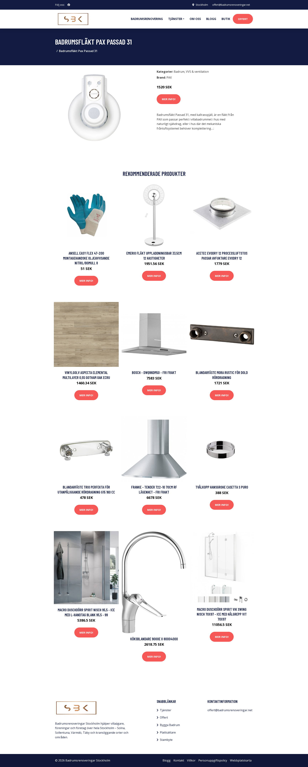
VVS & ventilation (197, 72)
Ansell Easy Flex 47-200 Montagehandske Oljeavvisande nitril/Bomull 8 (86, 258)
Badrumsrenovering (147, 19)
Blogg (211, 19)
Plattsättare (168, 732)
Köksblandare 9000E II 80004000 (154, 639)
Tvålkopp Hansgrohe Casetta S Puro (222, 487)
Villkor (191, 760)
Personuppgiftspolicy (212, 760)
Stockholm (202, 4)
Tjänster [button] (175, 19)
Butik (226, 19)
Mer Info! (168, 99)
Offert (243, 19)
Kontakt (178, 760)
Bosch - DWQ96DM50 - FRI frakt (154, 372)
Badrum (179, 72)
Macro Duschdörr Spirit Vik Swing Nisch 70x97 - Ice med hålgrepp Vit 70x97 (222, 614)
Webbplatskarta (240, 760)
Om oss (195, 19)
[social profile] (68, 4)
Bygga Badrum (170, 725)
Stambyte (166, 740)
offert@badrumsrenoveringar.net (231, 4)
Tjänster (165, 710)
